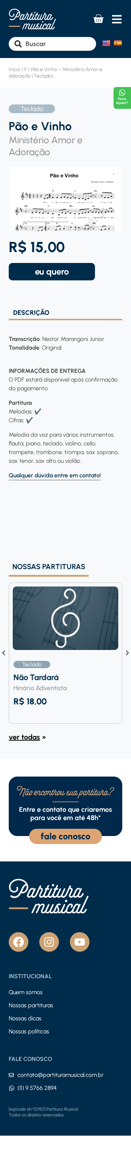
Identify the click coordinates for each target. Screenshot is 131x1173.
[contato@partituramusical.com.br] (11, 1075)
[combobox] (52, 44)
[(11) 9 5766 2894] (12, 1088)
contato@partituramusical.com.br (60, 1074)
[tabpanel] (65, 400)
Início (14, 69)
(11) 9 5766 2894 (37, 1087)
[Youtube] (80, 942)
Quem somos (26, 992)
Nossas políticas (29, 1031)
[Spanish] (118, 43)
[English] (106, 43)
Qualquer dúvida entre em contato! (55, 475)
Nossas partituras (31, 1005)
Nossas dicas (25, 1018)
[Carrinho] (98, 19)
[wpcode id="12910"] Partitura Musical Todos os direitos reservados (43, 1112)
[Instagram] (49, 942)
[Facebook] (18, 942)
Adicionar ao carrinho (52, 271)
